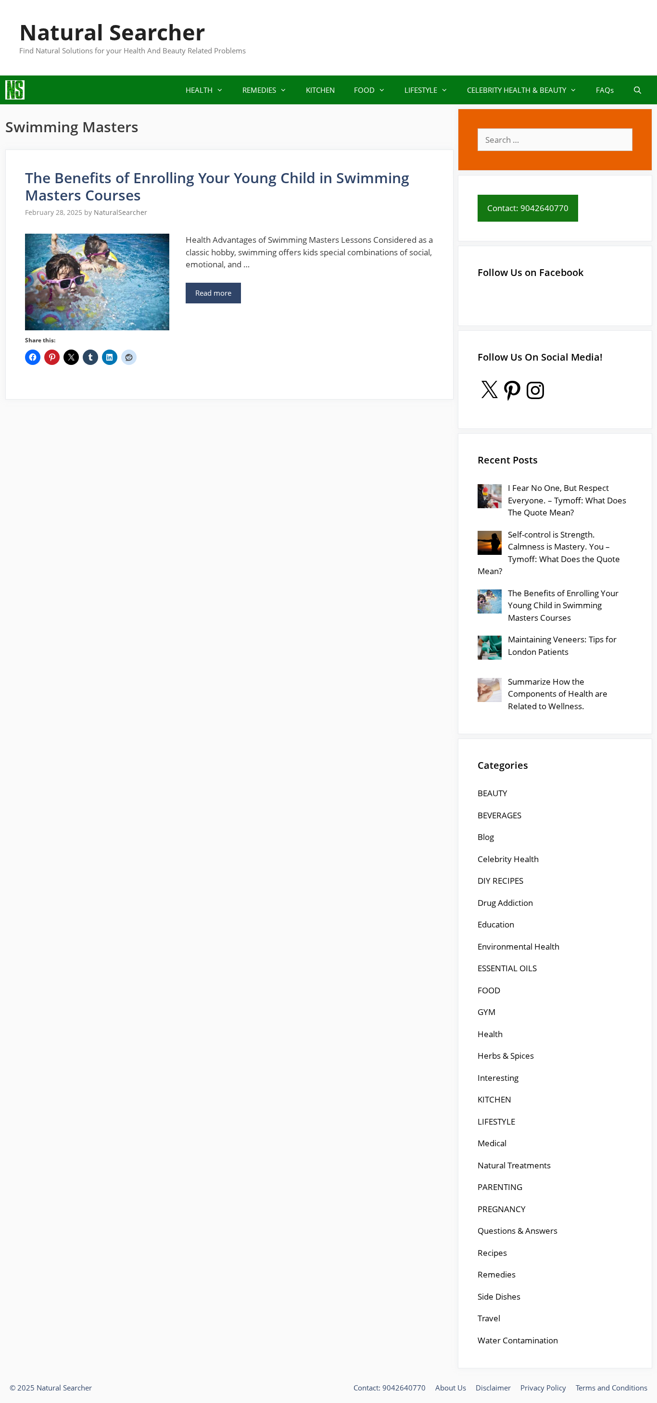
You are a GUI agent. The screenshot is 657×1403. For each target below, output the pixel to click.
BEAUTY (492, 793)
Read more (213, 293)
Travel (489, 1318)
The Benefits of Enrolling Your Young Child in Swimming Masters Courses (217, 186)
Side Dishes (499, 1296)
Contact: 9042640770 (390, 1387)
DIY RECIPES (500, 880)
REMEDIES (259, 90)
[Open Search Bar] (637, 89)
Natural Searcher (112, 32)
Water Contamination (518, 1340)
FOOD (364, 90)
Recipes (492, 1252)
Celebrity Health (508, 858)
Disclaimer (493, 1387)
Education (496, 924)
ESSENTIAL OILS (507, 968)
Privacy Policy (543, 1387)
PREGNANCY (502, 1209)
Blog (486, 836)
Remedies (497, 1274)
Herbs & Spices (506, 1055)
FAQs (605, 90)
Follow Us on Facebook (530, 272)
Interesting (498, 1077)
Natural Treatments (514, 1165)
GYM (486, 1011)
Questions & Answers (517, 1230)
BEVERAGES (499, 815)
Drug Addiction (505, 902)
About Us (450, 1387)
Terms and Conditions (611, 1387)
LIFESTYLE (420, 90)
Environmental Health (518, 946)
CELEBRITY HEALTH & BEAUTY (516, 90)
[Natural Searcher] (14, 89)
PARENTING (500, 1186)
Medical (492, 1143)
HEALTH (199, 90)
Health (490, 1034)
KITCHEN (320, 90)
